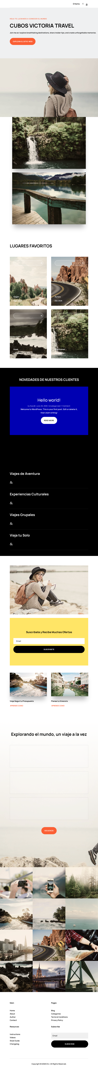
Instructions (15, 1034)
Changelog (14, 1044)
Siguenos (48, 830)
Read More (49, 420)
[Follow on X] (57, 1053)
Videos (13, 1037)
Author (13, 1017)
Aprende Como (16, 706)
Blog (53, 1010)
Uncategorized (54, 406)
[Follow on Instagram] (63, 1053)
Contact (13, 1020)
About (12, 1014)
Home (12, 1010)
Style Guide (15, 1040)
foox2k (32, 406)
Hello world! (49, 400)
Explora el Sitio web (22, 41)
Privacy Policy (57, 1020)
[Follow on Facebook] (52, 1053)
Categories (56, 1014)
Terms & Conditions (59, 1017)
